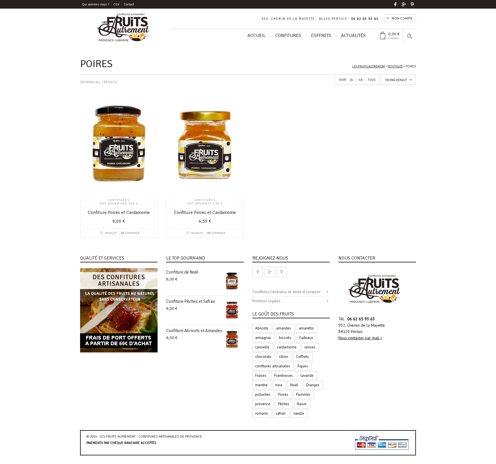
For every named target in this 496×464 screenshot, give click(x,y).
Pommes (303, 394)
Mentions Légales (266, 301)
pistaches (262, 394)
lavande (307, 375)
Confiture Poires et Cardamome (119, 212)
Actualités (353, 35)
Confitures (288, 35)
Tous (371, 80)
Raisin (302, 403)
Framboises (283, 375)
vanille (298, 413)
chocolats (263, 356)
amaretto (306, 328)
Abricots (261, 328)
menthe (261, 385)
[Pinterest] (412, 4)
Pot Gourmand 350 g (119, 203)
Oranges (312, 385)
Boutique (395, 66)
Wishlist (110, 233)
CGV (116, 4)
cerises (309, 347)
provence (262, 403)
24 (351, 80)
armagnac (263, 337)
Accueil (256, 35)
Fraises (260, 375)
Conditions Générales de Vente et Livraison (286, 292)
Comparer (132, 233)
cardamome (287, 347)
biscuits (285, 337)
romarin (261, 413)
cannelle (262, 347)
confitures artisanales (272, 366)
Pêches (283, 403)
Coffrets (321, 35)
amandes (283, 328)
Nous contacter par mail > (360, 337)
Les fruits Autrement (368, 66)
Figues (303, 366)
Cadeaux (306, 337)
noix (278, 385)
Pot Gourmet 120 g (205, 203)
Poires (283, 394)
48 (360, 80)
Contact (129, 4)
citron (283, 356)
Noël (294, 385)
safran (281, 413)
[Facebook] (395, 4)
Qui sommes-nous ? (95, 4)
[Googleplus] (404, 4)
